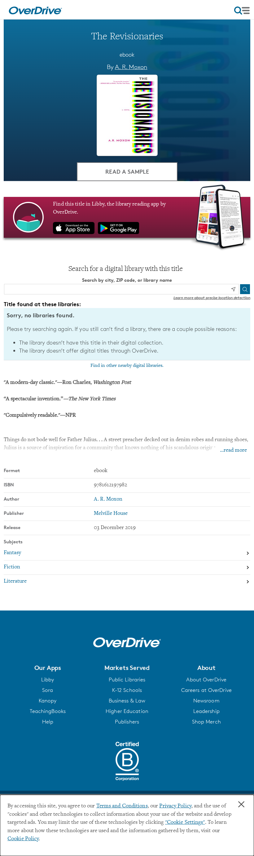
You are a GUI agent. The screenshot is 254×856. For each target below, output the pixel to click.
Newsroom (206, 700)
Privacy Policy (175, 806)
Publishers (127, 722)
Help (47, 722)
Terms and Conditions (122, 806)
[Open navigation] (242, 10)
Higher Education (127, 711)
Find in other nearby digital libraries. (127, 365)
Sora (47, 690)
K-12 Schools (127, 690)
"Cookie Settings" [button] (185, 822)
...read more (233, 450)
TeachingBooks (48, 711)
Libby (47, 679)
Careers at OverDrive (206, 690)
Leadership (206, 711)
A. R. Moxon (131, 67)
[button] (48, 667)
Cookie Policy (23, 839)
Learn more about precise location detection (211, 297)
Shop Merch (206, 722)
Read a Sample (127, 171)
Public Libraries (127, 679)
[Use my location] (233, 289)
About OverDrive (206, 679)
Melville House (111, 513)
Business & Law (127, 700)
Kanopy (48, 700)
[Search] (245, 289)
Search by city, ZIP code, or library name (127, 280)
